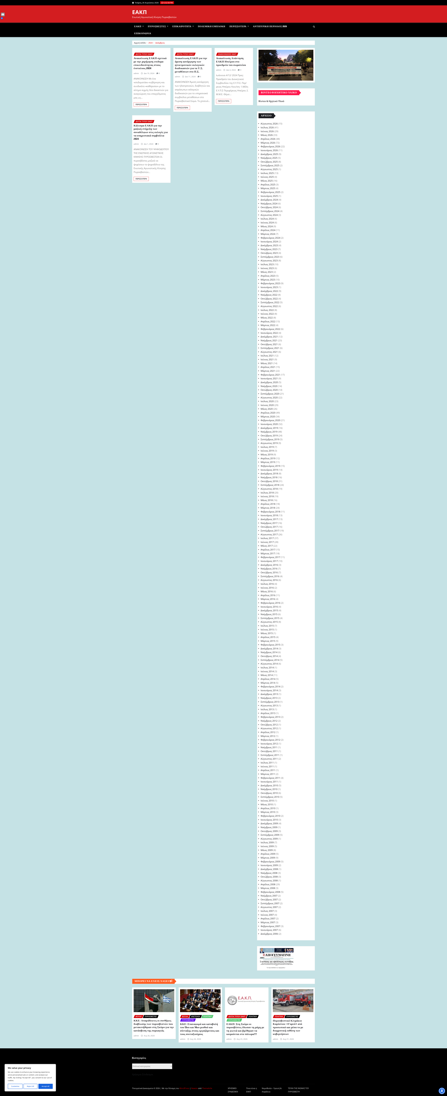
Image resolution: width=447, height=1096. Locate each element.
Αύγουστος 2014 (269, 663)
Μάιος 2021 (267, 363)
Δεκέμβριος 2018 (269, 473)
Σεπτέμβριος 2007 (270, 903)
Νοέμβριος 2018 (269, 477)
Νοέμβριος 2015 (269, 614)
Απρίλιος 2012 (268, 732)
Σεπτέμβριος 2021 (270, 348)
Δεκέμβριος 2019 (269, 427)
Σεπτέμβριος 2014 (270, 659)
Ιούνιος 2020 (267, 405)
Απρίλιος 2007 (268, 918)
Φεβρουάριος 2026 (270, 146)
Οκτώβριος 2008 (269, 876)
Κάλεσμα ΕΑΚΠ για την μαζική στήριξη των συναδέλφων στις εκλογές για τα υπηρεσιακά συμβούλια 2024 (151, 132)
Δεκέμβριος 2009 (269, 823)
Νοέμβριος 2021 (269, 340)
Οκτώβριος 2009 (269, 831)
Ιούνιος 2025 (267, 176)
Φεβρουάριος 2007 (270, 926)
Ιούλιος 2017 (267, 538)
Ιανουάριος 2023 (269, 287)
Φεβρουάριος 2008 (270, 891)
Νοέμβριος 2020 (269, 386)
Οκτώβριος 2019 (269, 435)
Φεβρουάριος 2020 (270, 420)
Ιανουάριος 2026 (269, 150)
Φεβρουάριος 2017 (270, 557)
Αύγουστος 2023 (269, 260)
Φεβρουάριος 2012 (270, 739)
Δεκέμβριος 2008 (269, 869)
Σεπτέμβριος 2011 (270, 755)
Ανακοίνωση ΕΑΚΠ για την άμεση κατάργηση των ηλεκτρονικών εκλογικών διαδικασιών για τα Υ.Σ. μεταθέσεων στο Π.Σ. (191, 65)
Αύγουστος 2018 (269, 488)
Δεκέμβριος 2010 (269, 785)
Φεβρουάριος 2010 (270, 815)
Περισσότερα (238, 26)
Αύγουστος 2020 (269, 397)
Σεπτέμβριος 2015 (270, 618)
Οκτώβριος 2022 (269, 298)
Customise (15, 1086)
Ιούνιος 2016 (267, 587)
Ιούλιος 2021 (267, 355)
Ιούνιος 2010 (267, 800)
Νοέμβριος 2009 (269, 827)
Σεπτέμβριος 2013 (270, 701)
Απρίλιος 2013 (268, 713)
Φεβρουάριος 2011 (270, 777)
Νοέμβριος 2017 (269, 523)
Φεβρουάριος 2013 (270, 716)
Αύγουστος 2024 (269, 214)
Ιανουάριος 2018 (269, 515)
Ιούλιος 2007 (267, 910)
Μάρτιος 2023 (268, 279)
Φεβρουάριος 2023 (270, 283)
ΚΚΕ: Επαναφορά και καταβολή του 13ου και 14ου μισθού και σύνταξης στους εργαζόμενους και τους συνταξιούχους (199, 1029)
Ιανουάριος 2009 (269, 865)
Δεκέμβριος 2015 (269, 610)
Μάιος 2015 (267, 633)
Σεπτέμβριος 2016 (270, 576)
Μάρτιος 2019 (268, 462)
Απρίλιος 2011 (268, 770)
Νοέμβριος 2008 (269, 872)
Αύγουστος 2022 (269, 306)
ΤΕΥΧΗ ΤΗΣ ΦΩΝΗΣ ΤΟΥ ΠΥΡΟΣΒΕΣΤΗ (298, 1090)
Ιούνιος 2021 (267, 359)
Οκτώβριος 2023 (269, 252)
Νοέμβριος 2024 (269, 203)
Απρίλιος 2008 (268, 884)
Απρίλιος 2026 (268, 138)
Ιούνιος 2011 (267, 766)
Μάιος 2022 (267, 317)
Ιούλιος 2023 (267, 264)
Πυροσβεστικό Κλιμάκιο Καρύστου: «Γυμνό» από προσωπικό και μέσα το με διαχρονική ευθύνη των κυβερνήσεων (288, 1027)
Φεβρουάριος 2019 (270, 465)
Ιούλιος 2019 (267, 446)
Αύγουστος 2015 (269, 621)
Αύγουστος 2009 (269, 838)
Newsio (194, 1088)
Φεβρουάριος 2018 (270, 511)
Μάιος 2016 (267, 591)
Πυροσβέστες (157, 26)
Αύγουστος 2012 (269, 728)
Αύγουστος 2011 (269, 758)
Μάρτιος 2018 (268, 507)
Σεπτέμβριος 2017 (270, 530)
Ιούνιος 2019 (267, 450)
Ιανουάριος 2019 (269, 469)
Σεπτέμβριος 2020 (270, 393)
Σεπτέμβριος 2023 (270, 256)
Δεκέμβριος (160, 43)
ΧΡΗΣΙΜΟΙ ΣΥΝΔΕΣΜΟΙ (233, 1090)
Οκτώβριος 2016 (269, 572)
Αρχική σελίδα (140, 43)
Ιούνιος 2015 (267, 629)
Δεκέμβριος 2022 (269, 291)
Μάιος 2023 (267, 271)
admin (136, 73)
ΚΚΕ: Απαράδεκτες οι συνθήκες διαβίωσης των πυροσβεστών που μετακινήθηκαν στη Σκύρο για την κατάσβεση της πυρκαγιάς (154, 1026)
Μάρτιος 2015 (268, 640)
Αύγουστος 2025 (269, 169)
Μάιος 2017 (267, 545)
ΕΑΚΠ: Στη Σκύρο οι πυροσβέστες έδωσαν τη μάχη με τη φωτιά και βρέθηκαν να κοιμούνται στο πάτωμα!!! (245, 1029)
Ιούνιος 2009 (267, 846)
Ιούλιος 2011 (267, 762)
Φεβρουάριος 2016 (270, 602)
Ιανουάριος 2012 (269, 743)
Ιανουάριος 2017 (269, 561)
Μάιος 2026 (267, 135)
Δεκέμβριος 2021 (269, 336)
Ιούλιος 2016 (267, 583)
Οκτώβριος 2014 (269, 656)
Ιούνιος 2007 (267, 914)
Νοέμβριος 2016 (269, 568)
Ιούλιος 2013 (267, 709)
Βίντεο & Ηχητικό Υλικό (271, 101)
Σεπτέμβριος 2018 (270, 484)
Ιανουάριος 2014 (269, 690)
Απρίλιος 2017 (268, 549)
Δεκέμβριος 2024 (269, 199)
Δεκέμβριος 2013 (269, 694)
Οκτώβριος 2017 (269, 526)
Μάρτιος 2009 (268, 857)
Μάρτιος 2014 (268, 682)
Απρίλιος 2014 (268, 678)
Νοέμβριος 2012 (269, 720)
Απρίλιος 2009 (268, 853)
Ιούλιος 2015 (267, 625)
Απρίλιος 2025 (268, 184)
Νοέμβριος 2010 (269, 789)
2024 (150, 43)
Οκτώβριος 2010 (269, 793)
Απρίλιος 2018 (268, 503)
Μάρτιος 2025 (268, 188)
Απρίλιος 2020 (268, 412)
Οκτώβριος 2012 (269, 724)
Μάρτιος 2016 (268, 599)
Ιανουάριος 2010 (269, 819)
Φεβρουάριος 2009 (270, 861)
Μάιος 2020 (267, 408)
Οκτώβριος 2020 (269, 389)
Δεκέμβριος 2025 (269, 154)
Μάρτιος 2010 (268, 812)
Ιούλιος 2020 (267, 401)
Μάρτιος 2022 (268, 325)
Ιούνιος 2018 (267, 496)
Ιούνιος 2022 (267, 313)
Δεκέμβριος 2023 (269, 245)
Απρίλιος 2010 (268, 808)
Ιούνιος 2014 (267, 671)
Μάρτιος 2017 (268, 553)
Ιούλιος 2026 (267, 127)
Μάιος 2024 (267, 226)
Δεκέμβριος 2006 (269, 933)
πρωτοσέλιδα (272, 967)
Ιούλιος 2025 (267, 173)
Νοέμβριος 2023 (269, 249)
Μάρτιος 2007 (268, 922)
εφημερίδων (282, 967)
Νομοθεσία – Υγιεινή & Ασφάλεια (272, 1090)
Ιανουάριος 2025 (269, 196)
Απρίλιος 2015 (268, 637)
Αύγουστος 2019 (269, 443)
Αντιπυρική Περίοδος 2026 (270, 26)
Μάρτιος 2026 (268, 142)
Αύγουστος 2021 (269, 351)
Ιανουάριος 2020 (269, 424)
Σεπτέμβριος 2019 (270, 439)
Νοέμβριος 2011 (269, 747)
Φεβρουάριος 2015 (270, 644)
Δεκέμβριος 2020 (269, 382)
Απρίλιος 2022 (268, 321)
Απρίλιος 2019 (268, 458)
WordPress (184, 1088)
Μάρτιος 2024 (268, 233)
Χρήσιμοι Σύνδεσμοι (142, 1074)
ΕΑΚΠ (139, 12)
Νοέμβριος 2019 (269, 431)
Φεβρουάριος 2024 (270, 237)
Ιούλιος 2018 (267, 492)
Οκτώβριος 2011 (269, 751)
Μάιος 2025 (267, 180)
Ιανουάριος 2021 (269, 378)
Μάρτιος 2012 (268, 736)
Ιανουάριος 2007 (269, 929)
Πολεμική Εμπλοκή (211, 26)
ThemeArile (207, 1088)
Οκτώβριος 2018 (269, 481)
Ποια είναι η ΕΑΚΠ (251, 1090)
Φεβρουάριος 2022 (270, 329)
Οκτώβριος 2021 (269, 344)
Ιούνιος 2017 (267, 542)
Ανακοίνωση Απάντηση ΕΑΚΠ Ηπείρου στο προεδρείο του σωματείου (231, 61)
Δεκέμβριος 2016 (269, 564)
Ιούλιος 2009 (267, 842)
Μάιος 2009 (267, 850)
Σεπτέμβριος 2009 (270, 834)
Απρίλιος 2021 (268, 367)
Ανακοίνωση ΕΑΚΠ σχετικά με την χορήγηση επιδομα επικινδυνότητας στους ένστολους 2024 (150, 63)
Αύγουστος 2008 (269, 880)
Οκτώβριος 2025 (269, 161)
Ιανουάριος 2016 (269, 606)
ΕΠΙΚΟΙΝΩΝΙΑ (142, 33)
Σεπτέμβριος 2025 (270, 165)
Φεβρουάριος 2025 (270, 192)
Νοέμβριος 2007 (269, 895)
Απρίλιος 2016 (268, 595)
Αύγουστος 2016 (269, 580)
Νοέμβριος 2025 (269, 157)
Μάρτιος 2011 (268, 774)
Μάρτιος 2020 (268, 416)
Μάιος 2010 (267, 804)
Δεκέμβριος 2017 (269, 519)
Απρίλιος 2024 (268, 230)
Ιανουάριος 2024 (269, 241)
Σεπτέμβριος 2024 (270, 211)
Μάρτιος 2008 (268, 888)
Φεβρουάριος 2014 (270, 686)
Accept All (45, 1086)
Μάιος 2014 (267, 675)
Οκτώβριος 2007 (269, 899)
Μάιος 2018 (267, 500)
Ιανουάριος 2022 (269, 332)
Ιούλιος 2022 (267, 310)
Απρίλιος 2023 (268, 275)
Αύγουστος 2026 (269, 123)
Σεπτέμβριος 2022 (270, 302)
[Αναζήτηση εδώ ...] (314, 26)
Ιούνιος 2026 (267, 131)
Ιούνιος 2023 (267, 268)
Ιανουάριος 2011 (269, 781)
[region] (30, 1077)
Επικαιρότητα (182, 26)
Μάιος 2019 (267, 454)
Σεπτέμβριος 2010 (270, 796)
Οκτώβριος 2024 (269, 207)
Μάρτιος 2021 (268, 370)
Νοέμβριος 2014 (269, 652)
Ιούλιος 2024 (267, 218)
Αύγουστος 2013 (269, 705)
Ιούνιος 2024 (267, 222)
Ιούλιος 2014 (267, 667)
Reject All (30, 1086)
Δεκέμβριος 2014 (269, 648)
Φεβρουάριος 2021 (270, 374)
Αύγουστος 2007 (269, 907)
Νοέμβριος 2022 (269, 294)
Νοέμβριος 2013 (269, 697)
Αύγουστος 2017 (269, 534)
